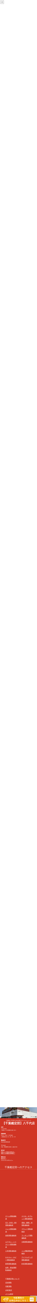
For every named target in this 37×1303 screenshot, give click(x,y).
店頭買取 (8, 1282)
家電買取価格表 (10, 1264)
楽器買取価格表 (10, 1235)
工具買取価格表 (10, 1251)
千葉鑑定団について (12, 1279)
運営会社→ (3, 1158)
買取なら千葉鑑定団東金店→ (8, 1152)
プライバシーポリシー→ (7, 1160)
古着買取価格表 (27, 1242)
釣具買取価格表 (27, 1264)
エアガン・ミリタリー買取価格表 (10, 1244)
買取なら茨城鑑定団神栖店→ (8, 1153)
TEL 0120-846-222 (5, 1141)
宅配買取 (8, 1286)
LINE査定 (8, 1290)
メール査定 (9, 1294)
